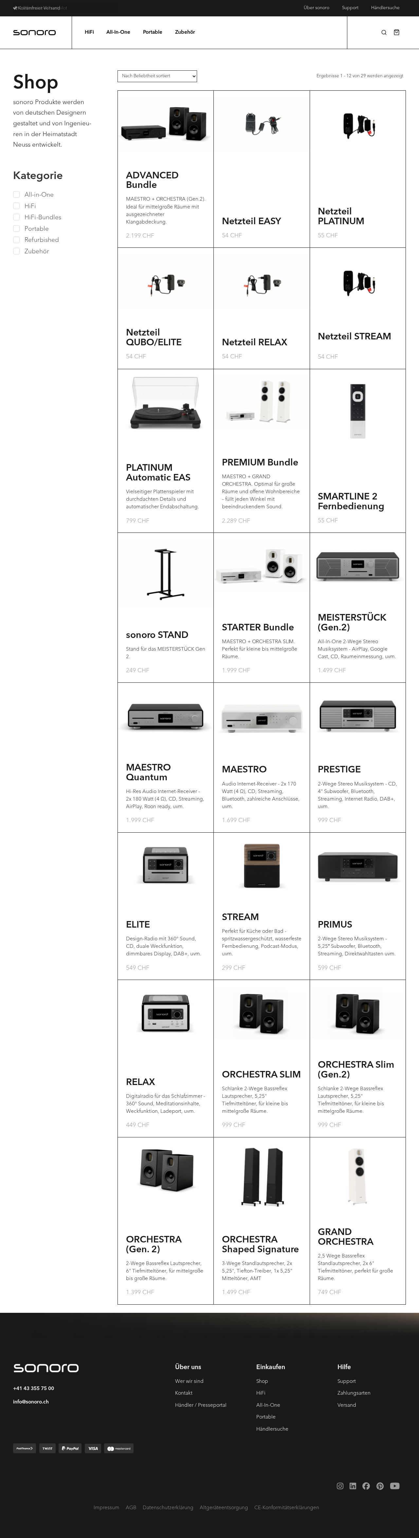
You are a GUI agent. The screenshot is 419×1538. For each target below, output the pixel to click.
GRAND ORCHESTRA (345, 1237)
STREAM (240, 917)
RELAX (140, 1082)
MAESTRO (244, 770)
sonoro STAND (157, 635)
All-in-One (39, 194)
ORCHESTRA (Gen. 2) (153, 1245)
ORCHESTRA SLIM (261, 1075)
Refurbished (42, 240)
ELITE (138, 925)
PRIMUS (335, 925)
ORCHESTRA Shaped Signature (260, 1245)
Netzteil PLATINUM (341, 217)
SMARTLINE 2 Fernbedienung (351, 502)
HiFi (30, 206)
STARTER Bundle (258, 628)
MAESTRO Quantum (148, 773)
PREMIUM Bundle (260, 463)
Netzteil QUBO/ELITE (154, 338)
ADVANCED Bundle (152, 181)
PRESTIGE (339, 770)
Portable (37, 229)
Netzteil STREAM (354, 337)
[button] (384, 32)
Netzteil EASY (251, 221)
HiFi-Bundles (43, 217)
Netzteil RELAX (254, 343)
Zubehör (37, 251)
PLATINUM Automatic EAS (158, 473)
